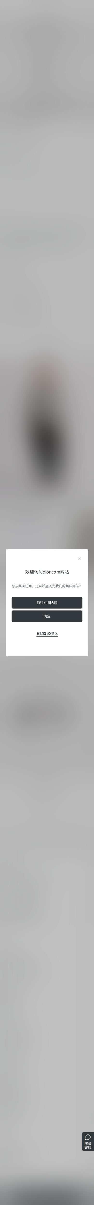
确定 (47, 616)
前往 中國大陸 (47, 602)
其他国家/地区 (47, 633)
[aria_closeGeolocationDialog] (79, 558)
